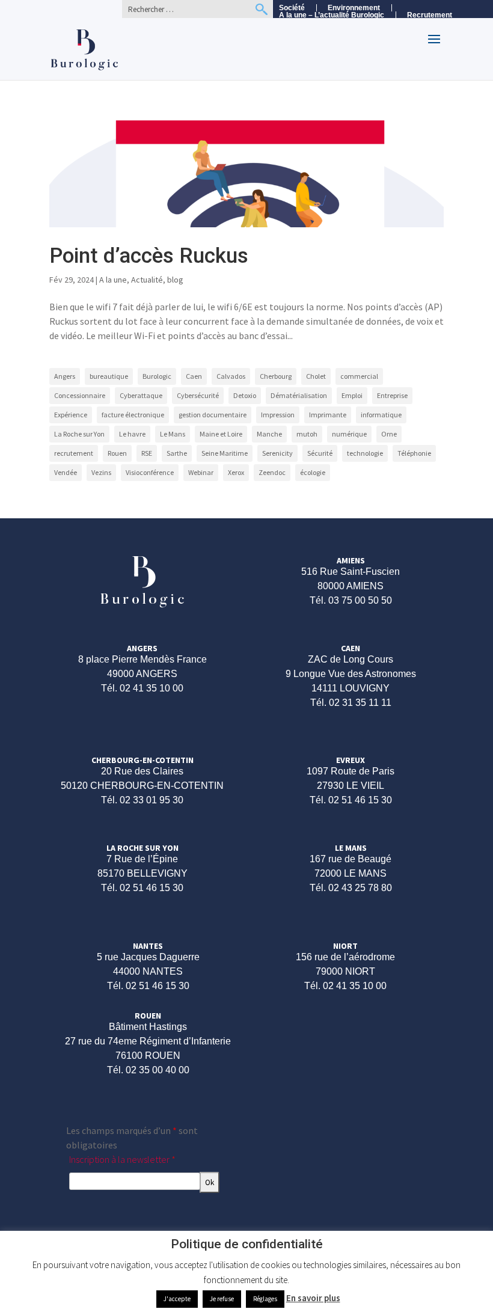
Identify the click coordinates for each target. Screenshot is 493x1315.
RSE (146, 453)
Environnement (354, 7)
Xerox (236, 472)
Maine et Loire (221, 433)
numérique (349, 433)
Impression (278, 414)
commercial (359, 376)
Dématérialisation (299, 395)
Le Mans (172, 433)
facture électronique (133, 414)
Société (292, 7)
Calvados (230, 376)
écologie (312, 472)
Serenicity (277, 453)
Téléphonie (414, 453)
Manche (269, 433)
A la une (113, 279)
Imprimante (327, 414)
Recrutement (429, 15)
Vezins (101, 472)
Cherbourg (276, 376)
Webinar (200, 472)
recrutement (73, 453)
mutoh (306, 433)
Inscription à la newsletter (122, 1159)
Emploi (352, 395)
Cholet (316, 376)
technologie (365, 453)
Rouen (117, 453)
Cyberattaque (141, 395)
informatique (381, 414)
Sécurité (319, 453)
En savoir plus (313, 1298)
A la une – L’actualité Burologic (331, 15)
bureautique (109, 376)
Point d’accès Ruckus (148, 256)
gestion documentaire (212, 414)
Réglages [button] (265, 1299)
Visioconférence (150, 472)
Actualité (147, 279)
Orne (389, 433)
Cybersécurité (198, 395)
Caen (194, 376)
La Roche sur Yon (79, 433)
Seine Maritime (224, 453)
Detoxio (244, 395)
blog (175, 279)
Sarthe (177, 453)
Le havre (132, 433)
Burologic (156, 376)
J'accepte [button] (177, 1299)
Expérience (70, 414)
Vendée (65, 472)
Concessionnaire (79, 395)
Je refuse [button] (222, 1299)
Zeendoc (272, 472)
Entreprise (392, 395)
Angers (64, 376)
